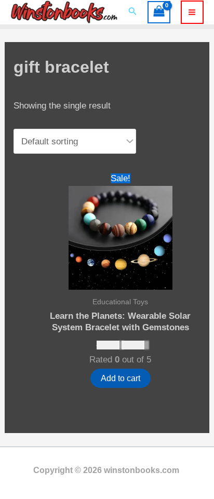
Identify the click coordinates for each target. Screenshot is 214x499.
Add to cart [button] (120, 378)
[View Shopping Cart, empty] (159, 12)
